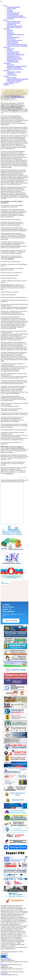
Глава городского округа (14, 21)
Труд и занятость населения (14, 40)
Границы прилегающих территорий (17, 44)
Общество (6, 47)
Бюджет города (11, 38)
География (10, 11)
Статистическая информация (15, 15)
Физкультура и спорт (13, 51)
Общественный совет (13, 56)
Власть (6, 20)
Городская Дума (11, 24)
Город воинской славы (13, 13)
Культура (9, 50)
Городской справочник (13, 7)
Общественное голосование (14, 80)
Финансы (9, 31)
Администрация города (13, 23)
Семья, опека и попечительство (15, 54)
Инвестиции (10, 33)
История (9, 10)
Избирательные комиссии (14, 27)
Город (5, 5)
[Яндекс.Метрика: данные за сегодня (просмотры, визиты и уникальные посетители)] (6, 959)
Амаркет (6, 84)
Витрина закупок (8, 83)
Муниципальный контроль (14, 59)
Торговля (9, 36)
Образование (10, 48)
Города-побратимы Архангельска (16, 17)
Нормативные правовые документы (17, 66)
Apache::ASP (4, 973)
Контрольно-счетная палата (14, 25)
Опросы (6, 76)
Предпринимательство (13, 37)
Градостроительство (12, 43)
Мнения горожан (12, 77)
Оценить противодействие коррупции (17, 79)
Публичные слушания (13, 82)
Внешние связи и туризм (14, 57)
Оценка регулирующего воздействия (17, 46)
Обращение (4, 964)
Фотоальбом (10, 18)
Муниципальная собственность (15, 34)
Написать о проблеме (11, 620)
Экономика (7, 28)
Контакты (6, 70)
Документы (7, 63)
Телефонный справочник (14, 72)
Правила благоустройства (14, 67)
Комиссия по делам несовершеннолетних (13, 61)
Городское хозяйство (12, 41)
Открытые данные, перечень (15, 69)
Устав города (10, 64)
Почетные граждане (12, 14)
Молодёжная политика (13, 53)
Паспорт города (11, 8)
